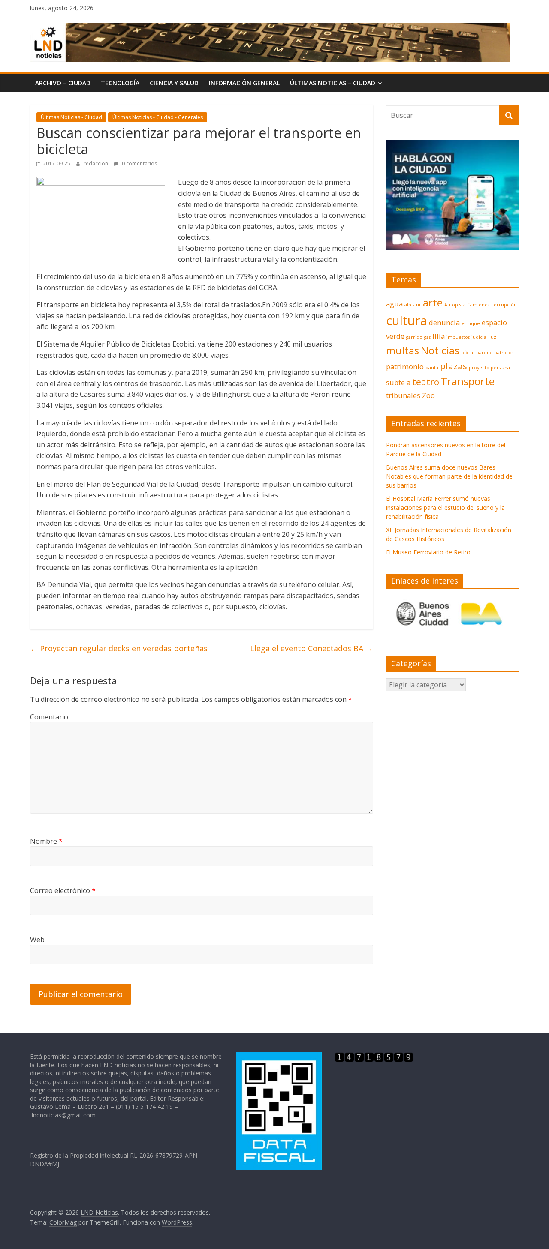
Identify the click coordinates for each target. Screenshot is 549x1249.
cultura (406, 320)
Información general (244, 83)
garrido (414, 337)
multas (402, 350)
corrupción (504, 305)
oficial (467, 353)
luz (492, 337)
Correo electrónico (63, 890)
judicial (479, 337)
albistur (412, 305)
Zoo (428, 395)
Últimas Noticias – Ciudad (332, 83)
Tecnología (120, 83)
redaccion (96, 163)
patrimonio (405, 366)
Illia (438, 336)
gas (427, 337)
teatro (425, 382)
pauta (431, 368)
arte (433, 302)
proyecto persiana (489, 368)
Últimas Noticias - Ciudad (71, 117)
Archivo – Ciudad (62, 83)
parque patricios (494, 353)
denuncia (444, 322)
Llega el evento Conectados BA (311, 648)
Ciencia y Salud (174, 83)
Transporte (468, 381)
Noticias (440, 350)
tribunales (403, 395)
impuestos (458, 337)
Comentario (49, 717)
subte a (398, 382)
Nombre (46, 841)
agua (394, 304)
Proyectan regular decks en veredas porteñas (119, 648)
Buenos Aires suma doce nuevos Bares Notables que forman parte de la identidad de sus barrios (449, 476)
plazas (453, 366)
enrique (471, 323)
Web (37, 939)
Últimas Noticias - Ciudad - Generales (157, 117)
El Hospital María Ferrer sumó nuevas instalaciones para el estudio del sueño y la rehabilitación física (445, 507)
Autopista (454, 305)
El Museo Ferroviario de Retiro (428, 552)
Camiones (478, 305)
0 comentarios (139, 163)
